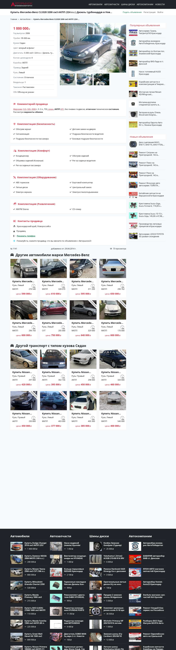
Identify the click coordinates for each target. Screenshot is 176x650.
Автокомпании (145, 4)
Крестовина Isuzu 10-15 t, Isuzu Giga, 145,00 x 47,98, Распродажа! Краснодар (150, 214)
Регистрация (150, 12)
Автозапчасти (111, 4)
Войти (160, 12)
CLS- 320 (27, 109)
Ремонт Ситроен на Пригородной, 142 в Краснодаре (148, 153)
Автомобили (95, 4)
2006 (33, 109)
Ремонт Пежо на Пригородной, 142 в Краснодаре (148, 163)
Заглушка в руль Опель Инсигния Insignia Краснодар (150, 113)
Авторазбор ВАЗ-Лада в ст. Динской (151, 62)
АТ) (62, 109)
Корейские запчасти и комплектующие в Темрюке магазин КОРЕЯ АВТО (152, 83)
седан (51, 109)
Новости (160, 4)
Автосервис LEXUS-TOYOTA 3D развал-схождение (151, 235)
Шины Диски (128, 4)
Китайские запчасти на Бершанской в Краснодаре (151, 194)
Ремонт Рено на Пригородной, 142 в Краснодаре (148, 174)
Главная (13, 19)
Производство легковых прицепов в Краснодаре (150, 225)
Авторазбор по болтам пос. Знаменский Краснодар (152, 52)
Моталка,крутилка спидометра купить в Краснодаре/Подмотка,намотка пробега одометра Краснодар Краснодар (152, 103)
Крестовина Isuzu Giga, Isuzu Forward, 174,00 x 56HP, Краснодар (150, 204)
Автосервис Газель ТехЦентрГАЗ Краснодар (150, 32)
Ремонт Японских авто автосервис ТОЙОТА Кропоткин (149, 184)
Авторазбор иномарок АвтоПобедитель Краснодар (152, 42)
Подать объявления (132, 12)
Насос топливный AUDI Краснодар (150, 72)
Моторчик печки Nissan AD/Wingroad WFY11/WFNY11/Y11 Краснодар (150, 93)
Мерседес (18, 109)
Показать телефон (26, 236)
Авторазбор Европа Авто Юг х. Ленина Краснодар (150, 123)
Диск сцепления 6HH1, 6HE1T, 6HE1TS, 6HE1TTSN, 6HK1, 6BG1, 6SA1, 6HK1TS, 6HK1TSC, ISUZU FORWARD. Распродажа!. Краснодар (151, 143)
